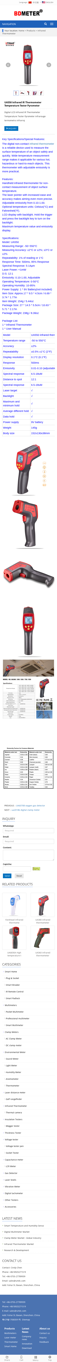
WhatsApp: (8, 825)
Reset (19, 875)
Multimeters (11, 1005)
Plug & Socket (12, 978)
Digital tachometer (14, 1193)
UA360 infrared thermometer (42, 954)
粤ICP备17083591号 (11, 1319)
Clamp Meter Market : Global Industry (22, 1238)
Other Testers (11, 1200)
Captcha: (7, 864)
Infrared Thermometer (16, 1106)
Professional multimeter (17, 1018)
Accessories (10, 1206)
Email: (6, 836)
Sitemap (26, 1319)
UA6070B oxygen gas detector (30, 805)
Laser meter (10, 1337)
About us (44, 1328)
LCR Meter (11, 1166)
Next (48, 65)
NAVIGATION (9, 24)
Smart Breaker (13, 984)
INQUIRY (12, 128)
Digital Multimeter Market (17, 1231)
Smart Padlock (13, 998)
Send (7, 875)
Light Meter (11, 1065)
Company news (26, 1338)
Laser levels (10, 1179)
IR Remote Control (15, 991)
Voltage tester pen (15, 1146)
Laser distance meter (15, 1092)
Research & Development (16, 1250)
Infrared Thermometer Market (19, 1244)
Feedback (44, 1342)
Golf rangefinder (14, 1099)
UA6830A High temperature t (14, 954)
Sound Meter (12, 1058)
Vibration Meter (12, 1186)
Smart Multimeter (14, 1025)
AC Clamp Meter (14, 1038)
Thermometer (12, 1085)
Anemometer (12, 1079)
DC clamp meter (14, 1045)
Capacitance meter (14, 1159)
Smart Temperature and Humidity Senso (24, 1225)
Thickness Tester (13, 1132)
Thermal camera (14, 1112)
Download (27, 1348)
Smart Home (11, 971)
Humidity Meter (13, 1072)
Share (7, 1360)
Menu (35, 1360)
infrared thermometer (42, 143)
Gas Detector (11, 1173)
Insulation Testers (13, 1119)
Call (21, 1360)
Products (31, 30)
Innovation (27, 1343)
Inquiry (42, 1337)
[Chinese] (33, 2)
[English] (47, 2)
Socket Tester (12, 1152)
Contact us (44, 1333)
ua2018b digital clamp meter (26, 810)
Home (21, 30)
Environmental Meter (15, 1052)
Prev (8, 65)
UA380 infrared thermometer (42, 921)
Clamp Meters (12, 1032)
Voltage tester (11, 1139)
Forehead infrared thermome (14, 921)
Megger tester (13, 1126)
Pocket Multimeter (15, 1011)
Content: (7, 847)
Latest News (25, 1330)
